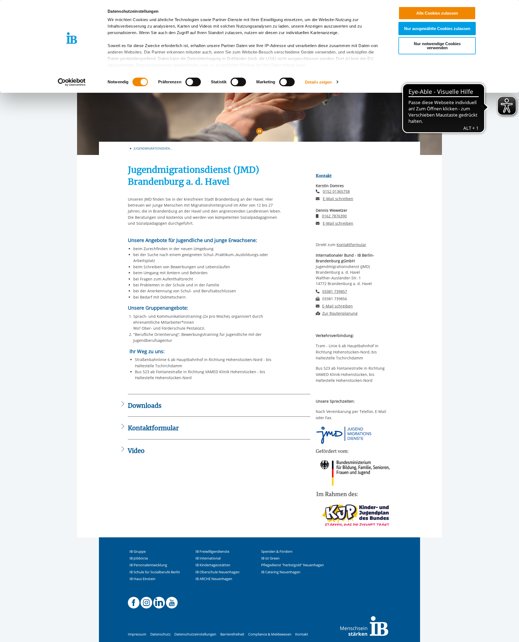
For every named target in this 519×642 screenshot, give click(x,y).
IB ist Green (270, 558)
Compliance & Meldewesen (269, 634)
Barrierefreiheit (232, 634)
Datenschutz (160, 634)
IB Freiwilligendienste (212, 551)
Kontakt (301, 634)
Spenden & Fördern (276, 551)
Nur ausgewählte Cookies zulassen (437, 28)
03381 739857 (334, 291)
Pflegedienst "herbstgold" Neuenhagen (292, 565)
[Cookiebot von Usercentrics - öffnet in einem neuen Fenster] (71, 82)
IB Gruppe (137, 551)
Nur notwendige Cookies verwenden (437, 45)
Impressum (137, 634)
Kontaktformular (351, 244)
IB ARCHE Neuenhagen (213, 579)
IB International (208, 558)
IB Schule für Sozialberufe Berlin (154, 572)
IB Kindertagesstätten (212, 565)
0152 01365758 (336, 191)
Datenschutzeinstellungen (195, 634)
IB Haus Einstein (142, 579)
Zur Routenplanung (340, 313)
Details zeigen (318, 82)
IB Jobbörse (138, 558)
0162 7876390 (334, 216)
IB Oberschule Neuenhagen (217, 572)
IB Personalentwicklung (148, 565)
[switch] (193, 82)
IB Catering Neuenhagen (280, 572)
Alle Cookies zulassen (437, 13)
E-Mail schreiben (338, 199)
